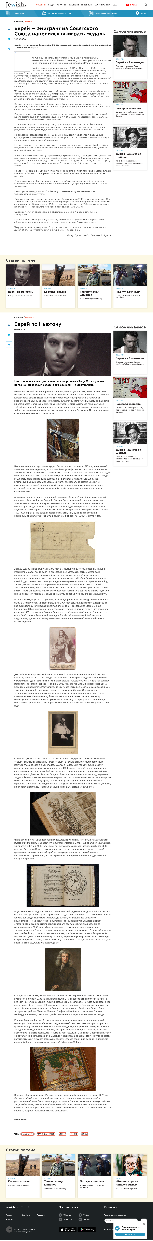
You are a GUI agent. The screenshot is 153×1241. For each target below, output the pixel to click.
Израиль (29, 22)
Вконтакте (68, 1219)
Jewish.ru (12, 1207)
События (41, 5)
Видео (133, 5)
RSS (27, 1207)
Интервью (86, 5)
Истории (61, 5)
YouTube (87, 1219)
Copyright (26, 1215)
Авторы (9, 1215)
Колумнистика (102, 5)
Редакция (41, 1215)
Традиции (73, 5)
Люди (51, 5)
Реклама (9, 1219)
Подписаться (130, 1234)
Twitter (86, 1215)
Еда (115, 5)
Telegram (67, 1215)
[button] (9, 29)
